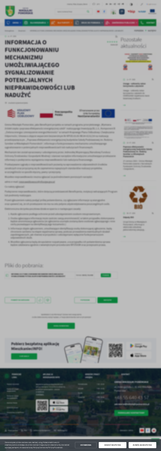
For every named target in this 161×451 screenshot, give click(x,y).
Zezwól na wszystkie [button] (142, 445)
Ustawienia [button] (85, 445)
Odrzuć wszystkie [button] (112, 445)
